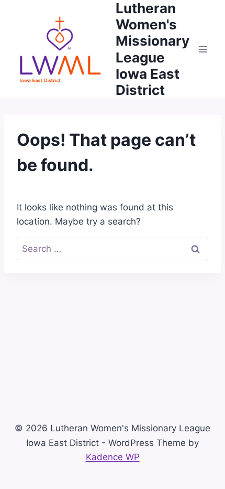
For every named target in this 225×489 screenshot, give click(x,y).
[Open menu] (202, 49)
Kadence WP (113, 457)
